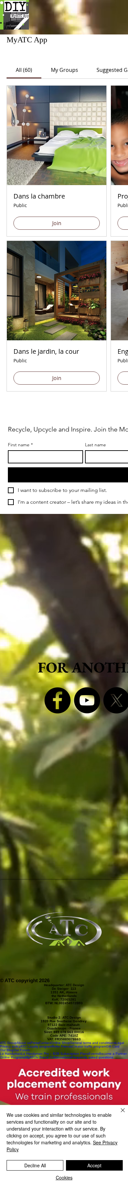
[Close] (119, 1114)
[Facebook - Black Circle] (57, 700)
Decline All (35, 1165)
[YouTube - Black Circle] (87, 700)
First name (20, 445)
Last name (95, 445)
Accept (94, 1165)
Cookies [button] (64, 1177)
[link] (24, 70)
